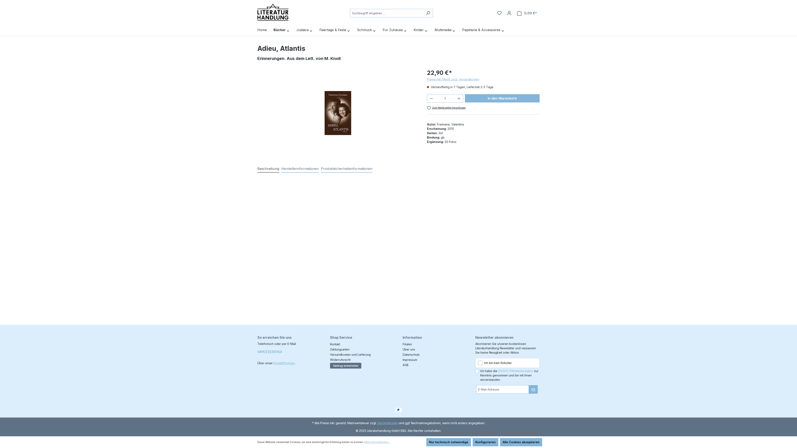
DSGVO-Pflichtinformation (515, 371)
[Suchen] (428, 13)
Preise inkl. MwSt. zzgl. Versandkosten (453, 79)
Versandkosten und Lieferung (350, 354)
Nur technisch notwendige (448, 442)
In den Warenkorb (502, 98)
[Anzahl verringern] (431, 98)
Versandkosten (387, 423)
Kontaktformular (284, 363)
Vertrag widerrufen (345, 365)
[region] (338, 113)
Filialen (407, 344)
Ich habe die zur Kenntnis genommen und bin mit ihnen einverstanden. (509, 375)
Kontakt (335, 344)
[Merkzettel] (499, 13)
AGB (405, 365)
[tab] (268, 169)
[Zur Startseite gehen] (272, 12)
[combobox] (386, 13)
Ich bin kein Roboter (498, 363)
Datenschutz (411, 354)
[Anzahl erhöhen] (459, 98)
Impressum (410, 360)
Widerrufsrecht (340, 360)
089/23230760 (269, 352)
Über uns (409, 349)
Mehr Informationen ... (377, 442)
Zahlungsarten (340, 349)
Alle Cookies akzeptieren (521, 442)
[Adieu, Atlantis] (338, 113)
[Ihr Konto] (509, 13)
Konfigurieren (485, 442)
